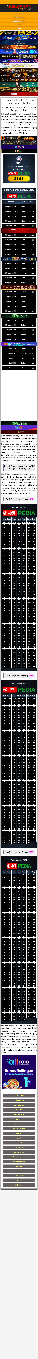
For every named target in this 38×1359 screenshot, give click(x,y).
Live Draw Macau (19, 1110)
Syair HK (19, 1180)
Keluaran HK (19, 1124)
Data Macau (19, 1147)
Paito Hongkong (19, 1161)
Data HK (19, 1143)
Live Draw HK (19, 1105)
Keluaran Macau (19, 1128)
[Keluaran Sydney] (19, 33)
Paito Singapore (19, 1157)
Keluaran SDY (19, 1114)
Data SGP (19, 1138)
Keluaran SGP (19, 1119)
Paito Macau (19, 1166)
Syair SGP (19, 1175)
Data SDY (19, 1133)
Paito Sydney (19, 1152)
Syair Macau (19, 1185)
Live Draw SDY (19, 1096)
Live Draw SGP (19, 1100)
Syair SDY (19, 1171)
